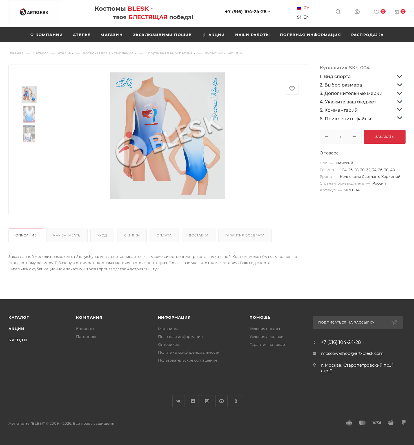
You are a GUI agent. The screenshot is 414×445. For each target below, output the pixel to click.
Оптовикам (169, 344)
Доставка (198, 235)
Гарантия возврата (245, 235)
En (306, 17)
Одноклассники (236, 401)
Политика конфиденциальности (189, 352)
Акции (16, 328)
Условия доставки (267, 336)
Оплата (164, 235)
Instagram (207, 401)
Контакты (85, 328)
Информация (174, 317)
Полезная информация (180, 336)
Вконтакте (178, 401)
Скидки (132, 235)
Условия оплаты (265, 328)
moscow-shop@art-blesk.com (352, 353)
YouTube (221, 401)
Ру (306, 8)
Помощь (260, 317)
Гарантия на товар (267, 344)
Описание (25, 235)
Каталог (18, 317)
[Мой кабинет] (357, 12)
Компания (89, 317)
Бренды (18, 340)
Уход (102, 235)
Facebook (193, 401)
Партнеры (86, 336)
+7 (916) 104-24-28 (246, 11)
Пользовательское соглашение (187, 360)
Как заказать (67, 235)
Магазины (168, 328)
